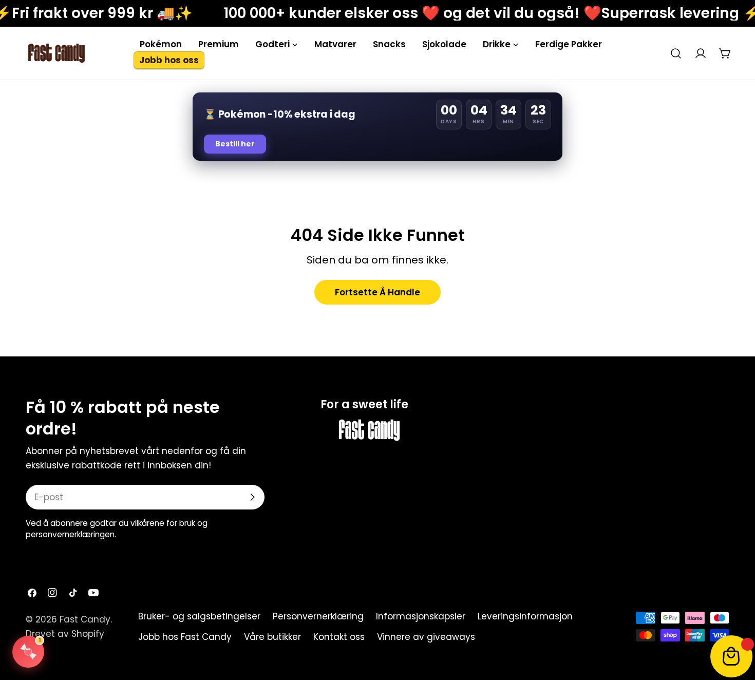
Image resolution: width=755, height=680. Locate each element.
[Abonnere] (252, 497)
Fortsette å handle (377, 292)
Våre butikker (272, 637)
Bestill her (235, 144)
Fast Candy (85, 619)
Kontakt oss (339, 637)
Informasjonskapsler (420, 616)
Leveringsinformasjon (525, 616)
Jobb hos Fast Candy (185, 637)
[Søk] (676, 53)
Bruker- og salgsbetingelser (199, 616)
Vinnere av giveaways (426, 637)
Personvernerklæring (318, 616)
